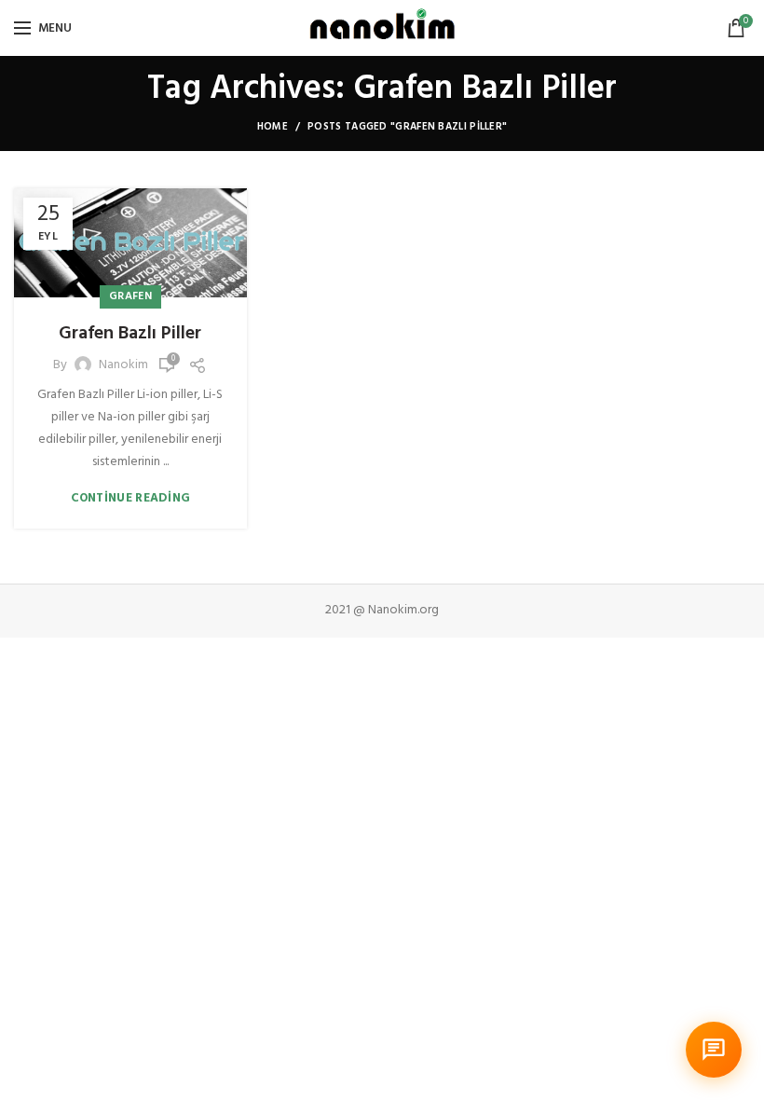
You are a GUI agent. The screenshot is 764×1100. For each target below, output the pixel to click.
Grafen (130, 296)
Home (272, 126)
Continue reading (131, 498)
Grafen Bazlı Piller (130, 334)
